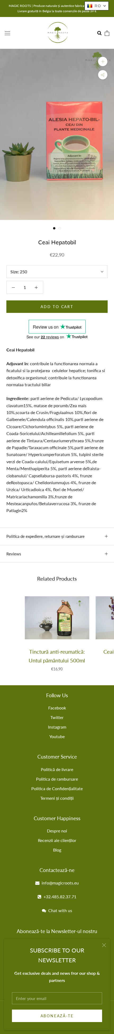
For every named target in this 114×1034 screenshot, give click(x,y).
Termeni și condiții (57, 798)
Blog (57, 849)
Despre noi (57, 830)
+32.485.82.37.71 (59, 896)
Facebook (57, 707)
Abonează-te (57, 1016)
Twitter (57, 717)
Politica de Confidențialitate (57, 788)
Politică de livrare (57, 769)
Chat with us (60, 910)
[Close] (104, 945)
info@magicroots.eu (60, 882)
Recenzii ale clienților (57, 840)
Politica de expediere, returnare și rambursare (45, 536)
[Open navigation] (7, 33)
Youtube (57, 736)
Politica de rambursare (57, 778)
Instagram (57, 726)
